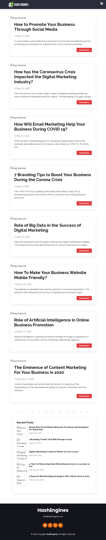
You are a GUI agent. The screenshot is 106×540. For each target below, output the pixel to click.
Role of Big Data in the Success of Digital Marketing (47, 228)
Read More (84, 50)
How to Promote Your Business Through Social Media (44, 27)
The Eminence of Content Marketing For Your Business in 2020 (50, 370)
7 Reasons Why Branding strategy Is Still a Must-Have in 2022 (59, 476)
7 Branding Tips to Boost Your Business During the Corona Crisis (52, 177)
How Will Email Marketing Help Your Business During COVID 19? (49, 126)
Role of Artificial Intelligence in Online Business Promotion (51, 322)
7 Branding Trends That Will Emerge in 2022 (50, 439)
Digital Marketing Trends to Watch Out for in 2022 (53, 452)
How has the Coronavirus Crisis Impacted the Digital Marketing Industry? (45, 76)
